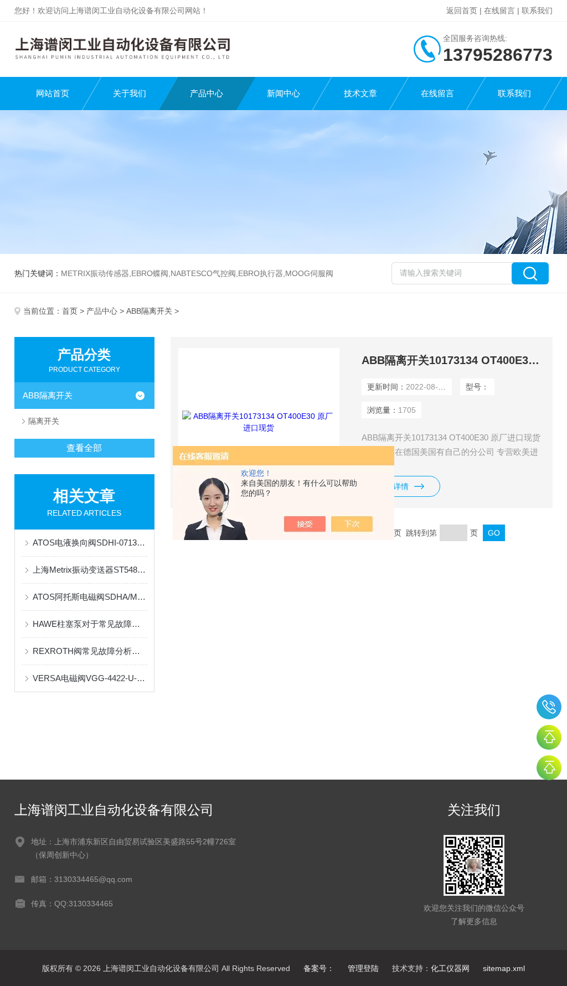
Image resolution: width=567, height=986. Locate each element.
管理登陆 (363, 968)
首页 (70, 311)
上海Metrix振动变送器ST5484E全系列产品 (90, 569)
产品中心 (206, 93)
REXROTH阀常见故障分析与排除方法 (90, 651)
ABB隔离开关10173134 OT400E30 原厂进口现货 (453, 360)
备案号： (318, 968)
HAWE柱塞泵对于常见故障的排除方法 (90, 624)
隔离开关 (43, 421)
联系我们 (537, 10)
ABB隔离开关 (149, 311)
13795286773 (549, 706)
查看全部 (84, 448)
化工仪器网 (450, 968)
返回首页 (461, 10)
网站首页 (52, 93)
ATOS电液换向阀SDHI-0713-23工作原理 (90, 542)
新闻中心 (283, 93)
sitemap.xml (504, 968)
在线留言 (499, 10)
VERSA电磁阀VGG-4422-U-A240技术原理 (90, 678)
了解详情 (393, 486)
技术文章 (360, 93)
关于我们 (129, 93)
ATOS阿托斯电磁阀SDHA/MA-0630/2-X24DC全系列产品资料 (90, 596)
